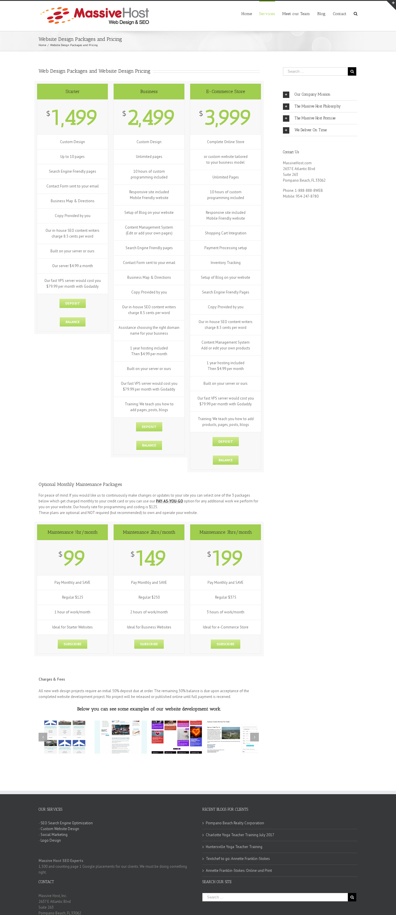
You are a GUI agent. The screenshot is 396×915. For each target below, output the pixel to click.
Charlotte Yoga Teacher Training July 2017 (240, 834)
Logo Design (51, 840)
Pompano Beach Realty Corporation (235, 823)
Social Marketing (54, 834)
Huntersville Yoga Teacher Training (234, 846)
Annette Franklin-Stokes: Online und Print (239, 870)
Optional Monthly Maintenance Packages (80, 484)
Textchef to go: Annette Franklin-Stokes (238, 858)
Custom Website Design (60, 828)
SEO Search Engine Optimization (67, 823)
